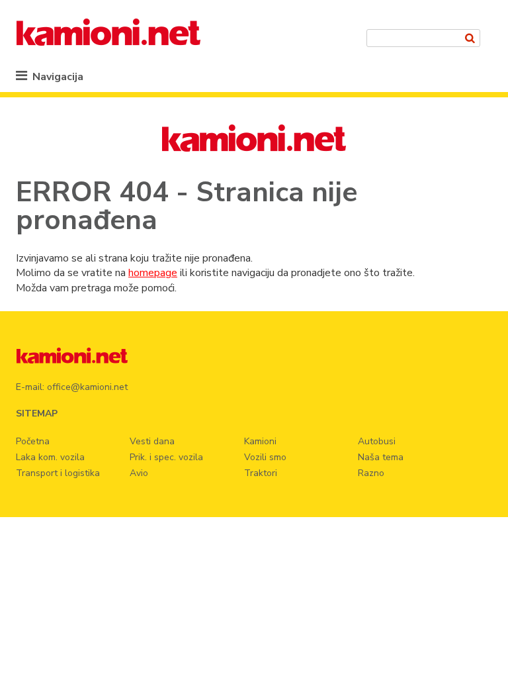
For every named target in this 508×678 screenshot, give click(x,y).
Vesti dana (152, 441)
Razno (371, 473)
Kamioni (260, 441)
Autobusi (377, 441)
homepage (152, 273)
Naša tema (380, 457)
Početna (33, 441)
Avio (139, 473)
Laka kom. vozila (50, 457)
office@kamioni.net (87, 387)
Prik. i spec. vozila (166, 457)
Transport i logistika (58, 473)
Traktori (260, 473)
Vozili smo (265, 457)
